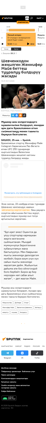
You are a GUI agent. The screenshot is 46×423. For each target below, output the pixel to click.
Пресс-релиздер (8, 375)
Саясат (18, 346)
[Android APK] (9, 398)
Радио (27, 346)
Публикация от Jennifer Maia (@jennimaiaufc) (23, 197)
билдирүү (23, 312)
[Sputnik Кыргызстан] (7, 19)
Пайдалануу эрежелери (11, 371)
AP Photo (6, 111)
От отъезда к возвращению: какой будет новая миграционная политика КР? (19, 40)
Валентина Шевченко (24, 307)
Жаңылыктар (7, 303)
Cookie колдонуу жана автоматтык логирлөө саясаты (15, 386)
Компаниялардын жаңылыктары (14, 378)
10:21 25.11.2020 (7, 81)
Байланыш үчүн (28, 371)
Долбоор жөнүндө (8, 368)
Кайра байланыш (8, 391)
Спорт (26, 303)
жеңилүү (5, 312)
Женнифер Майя (8, 307)
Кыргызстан (7, 346)
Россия (36, 346)
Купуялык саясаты (8, 382)
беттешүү (38, 307)
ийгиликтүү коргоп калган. (16, 209)
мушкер (14, 312)
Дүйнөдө (18, 303)
